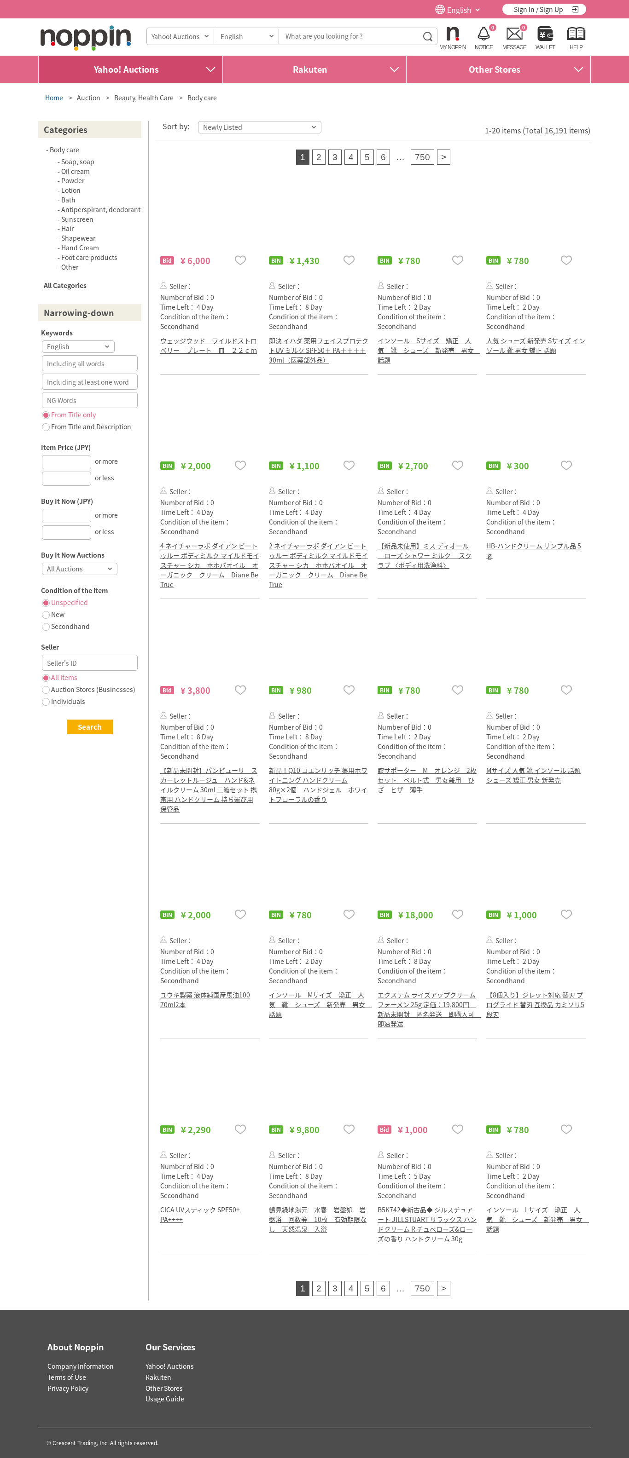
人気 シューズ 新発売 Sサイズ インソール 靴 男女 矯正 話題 (535, 345)
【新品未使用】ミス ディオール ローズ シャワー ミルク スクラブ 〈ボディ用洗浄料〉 (425, 555)
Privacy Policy (67, 1388)
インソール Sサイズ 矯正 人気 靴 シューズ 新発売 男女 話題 (429, 350)
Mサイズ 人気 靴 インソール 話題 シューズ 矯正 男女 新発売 (533, 775)
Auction (88, 97)
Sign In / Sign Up (538, 9)
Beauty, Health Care (144, 97)
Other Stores (494, 69)
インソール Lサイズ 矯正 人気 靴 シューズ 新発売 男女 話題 (537, 1219)
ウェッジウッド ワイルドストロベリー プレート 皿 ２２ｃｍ (208, 345)
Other (69, 266)
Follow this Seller (163, 285)
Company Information (80, 1366)
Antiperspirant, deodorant (100, 209)
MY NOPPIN (452, 47)
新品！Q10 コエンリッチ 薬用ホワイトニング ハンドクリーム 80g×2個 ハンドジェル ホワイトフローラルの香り (318, 785)
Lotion (71, 190)
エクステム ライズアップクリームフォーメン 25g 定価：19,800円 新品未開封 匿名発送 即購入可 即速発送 (429, 1009)
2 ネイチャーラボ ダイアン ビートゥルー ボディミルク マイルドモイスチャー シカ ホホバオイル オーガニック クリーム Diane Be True (318, 565)
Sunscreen (77, 219)
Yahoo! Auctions (126, 69)
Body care (202, 97)
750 (422, 157)
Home (54, 97)
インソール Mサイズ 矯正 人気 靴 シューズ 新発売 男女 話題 (320, 1004)
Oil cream (75, 171)
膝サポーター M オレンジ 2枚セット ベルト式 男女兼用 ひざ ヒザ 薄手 (427, 780)
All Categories (65, 285)
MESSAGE (514, 47)
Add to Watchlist (240, 260)
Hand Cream (80, 247)
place (86, 38)
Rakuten (310, 69)
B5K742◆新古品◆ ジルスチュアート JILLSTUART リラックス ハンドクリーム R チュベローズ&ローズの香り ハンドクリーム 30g (427, 1224)
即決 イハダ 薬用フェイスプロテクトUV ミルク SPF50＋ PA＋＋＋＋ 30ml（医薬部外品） (318, 350)
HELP (576, 47)
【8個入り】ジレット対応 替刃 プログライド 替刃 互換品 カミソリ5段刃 (535, 1004)
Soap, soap (77, 161)
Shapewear (78, 237)
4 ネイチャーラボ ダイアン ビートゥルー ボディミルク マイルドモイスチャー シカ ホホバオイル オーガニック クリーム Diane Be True (209, 565)
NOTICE (484, 47)
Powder (72, 180)
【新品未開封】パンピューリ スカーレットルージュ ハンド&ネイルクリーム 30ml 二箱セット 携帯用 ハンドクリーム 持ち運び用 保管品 (208, 789)
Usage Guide (165, 1398)
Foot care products (89, 257)
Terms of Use (66, 1377)
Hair (67, 228)
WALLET (545, 47)
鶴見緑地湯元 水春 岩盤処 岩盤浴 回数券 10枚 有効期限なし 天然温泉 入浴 (318, 1219)
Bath (68, 199)
